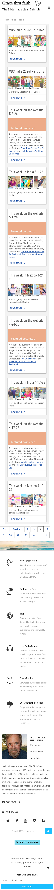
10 (10, 535)
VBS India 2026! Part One (26, 71)
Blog (14, 19)
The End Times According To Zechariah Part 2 (27, 253)
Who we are (35, 745)
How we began (36, 751)
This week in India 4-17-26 (27, 383)
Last (45, 535)
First (5, 529)
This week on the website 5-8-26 (26, 112)
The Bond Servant (29, 358)
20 (18, 535)
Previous (17, 529)
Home (8, 19)
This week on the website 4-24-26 (26, 322)
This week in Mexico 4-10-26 (26, 488)
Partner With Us (28, 842)
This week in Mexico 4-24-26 (26, 277)
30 (26, 535)
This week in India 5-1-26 (26, 172)
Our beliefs (35, 758)
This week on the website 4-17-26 (26, 426)
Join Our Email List (27, 874)
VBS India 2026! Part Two (26, 30)
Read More (27, 41)
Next (34, 535)
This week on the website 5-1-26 (26, 215)
